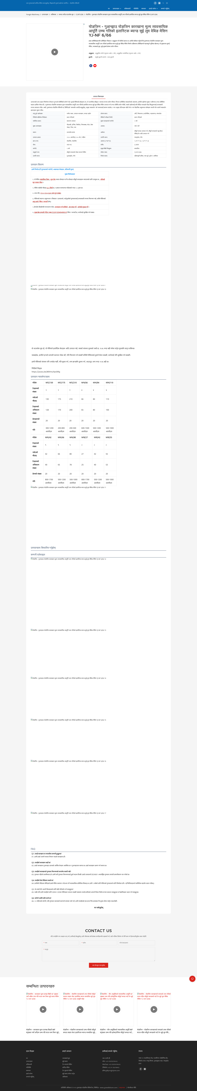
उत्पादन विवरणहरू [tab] (98, 96)
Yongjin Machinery (32, 14)
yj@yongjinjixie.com (112, 1070)
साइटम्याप (122, 1087)
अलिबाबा (53, 14)
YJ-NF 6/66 (79, 14)
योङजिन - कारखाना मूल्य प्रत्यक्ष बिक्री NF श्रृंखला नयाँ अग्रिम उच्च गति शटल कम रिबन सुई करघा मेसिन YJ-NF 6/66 (42, 1031)
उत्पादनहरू (45, 14)
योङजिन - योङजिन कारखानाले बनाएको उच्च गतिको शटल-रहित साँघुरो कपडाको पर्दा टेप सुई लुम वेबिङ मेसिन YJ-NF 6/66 (154, 1031)
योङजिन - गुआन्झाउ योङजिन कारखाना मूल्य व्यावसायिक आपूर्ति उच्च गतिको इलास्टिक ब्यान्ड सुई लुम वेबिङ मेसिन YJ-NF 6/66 (121, 14)
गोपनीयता (130, 1087)
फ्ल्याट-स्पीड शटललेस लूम (66, 14)
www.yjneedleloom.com (108, 1087)
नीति (134, 1087)
